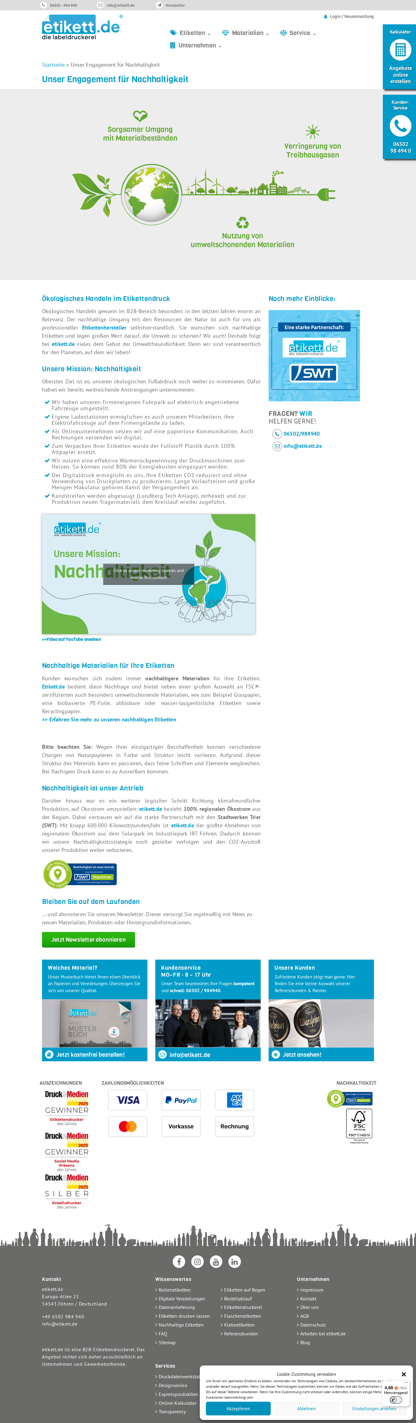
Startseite (53, 64)
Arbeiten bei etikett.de (323, 1334)
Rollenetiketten (175, 1290)
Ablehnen (306, 1408)
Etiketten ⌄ (196, 33)
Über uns (309, 1307)
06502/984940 (302, 433)
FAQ (163, 1334)
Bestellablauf (238, 1299)
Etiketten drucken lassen (184, 1316)
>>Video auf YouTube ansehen (71, 639)
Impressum (311, 1290)
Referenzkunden (241, 1334)
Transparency (172, 1411)
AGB (304, 1316)
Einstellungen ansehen (374, 1408)
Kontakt (308, 1299)
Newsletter (175, 5)
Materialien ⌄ (251, 33)
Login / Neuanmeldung (352, 16)
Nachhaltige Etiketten (181, 1325)
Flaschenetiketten (242, 1316)
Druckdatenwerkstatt (180, 1376)
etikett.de (63, 343)
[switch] (396, 1400)
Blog (305, 1342)
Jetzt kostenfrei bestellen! (90, 1055)
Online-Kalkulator (177, 1403)
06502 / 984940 (203, 990)
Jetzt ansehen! (302, 1055)
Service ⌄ (303, 33)
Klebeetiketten (239, 1325)
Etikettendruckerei (243, 1307)
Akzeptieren (238, 1408)
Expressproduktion (178, 1394)
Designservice (173, 1385)
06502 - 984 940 (63, 5)
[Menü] (406, 1384)
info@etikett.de (121, 5)
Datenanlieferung (177, 1307)
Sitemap (167, 1342)
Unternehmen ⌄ (200, 45)
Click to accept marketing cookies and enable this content (148, 574)
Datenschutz (313, 1325)
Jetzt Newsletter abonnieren (88, 939)
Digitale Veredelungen (182, 1299)
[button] (404, 1374)
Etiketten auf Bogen (244, 1290)
